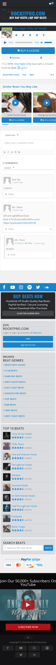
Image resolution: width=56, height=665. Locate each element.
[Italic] (8, 152)
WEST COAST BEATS (15, 416)
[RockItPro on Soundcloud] (46, 287)
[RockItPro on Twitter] (38, 287)
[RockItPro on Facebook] (4, 287)
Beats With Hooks (11, 74)
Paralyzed (17, 516)
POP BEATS (10, 399)
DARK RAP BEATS (13, 376)
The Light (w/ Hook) (22, 464)
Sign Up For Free (28, 345)
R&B (32, 74)
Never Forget (18, 526)
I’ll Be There (18, 444)
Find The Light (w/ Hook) (24, 506)
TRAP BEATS (11, 410)
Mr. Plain (28, 243)
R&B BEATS (10, 404)
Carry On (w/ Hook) (22, 433)
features (37, 332)
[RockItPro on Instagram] (21, 287)
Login (28, 338)
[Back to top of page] (28, 637)
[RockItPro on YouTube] (13, 287)
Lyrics (23, 67)
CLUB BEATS (11, 370)
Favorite (15, 57)
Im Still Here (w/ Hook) (23, 495)
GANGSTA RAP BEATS (15, 393)
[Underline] (11, 152)
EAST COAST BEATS (14, 387)
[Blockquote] (15, 152)
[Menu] (4, 3)
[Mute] (41, 42)
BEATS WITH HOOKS (15, 364)
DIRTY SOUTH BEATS (15, 382)
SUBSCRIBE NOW (28, 627)
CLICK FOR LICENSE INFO (28, 313)
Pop (24, 74)
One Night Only (22, 64)
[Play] (5, 42)
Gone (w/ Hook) (20, 485)
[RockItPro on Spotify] (29, 287)
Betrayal (16, 475)
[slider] (49, 42)
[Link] (19, 152)
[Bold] (4, 152)
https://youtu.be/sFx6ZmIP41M (19, 222)
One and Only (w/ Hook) (24, 454)
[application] (28, 42)
